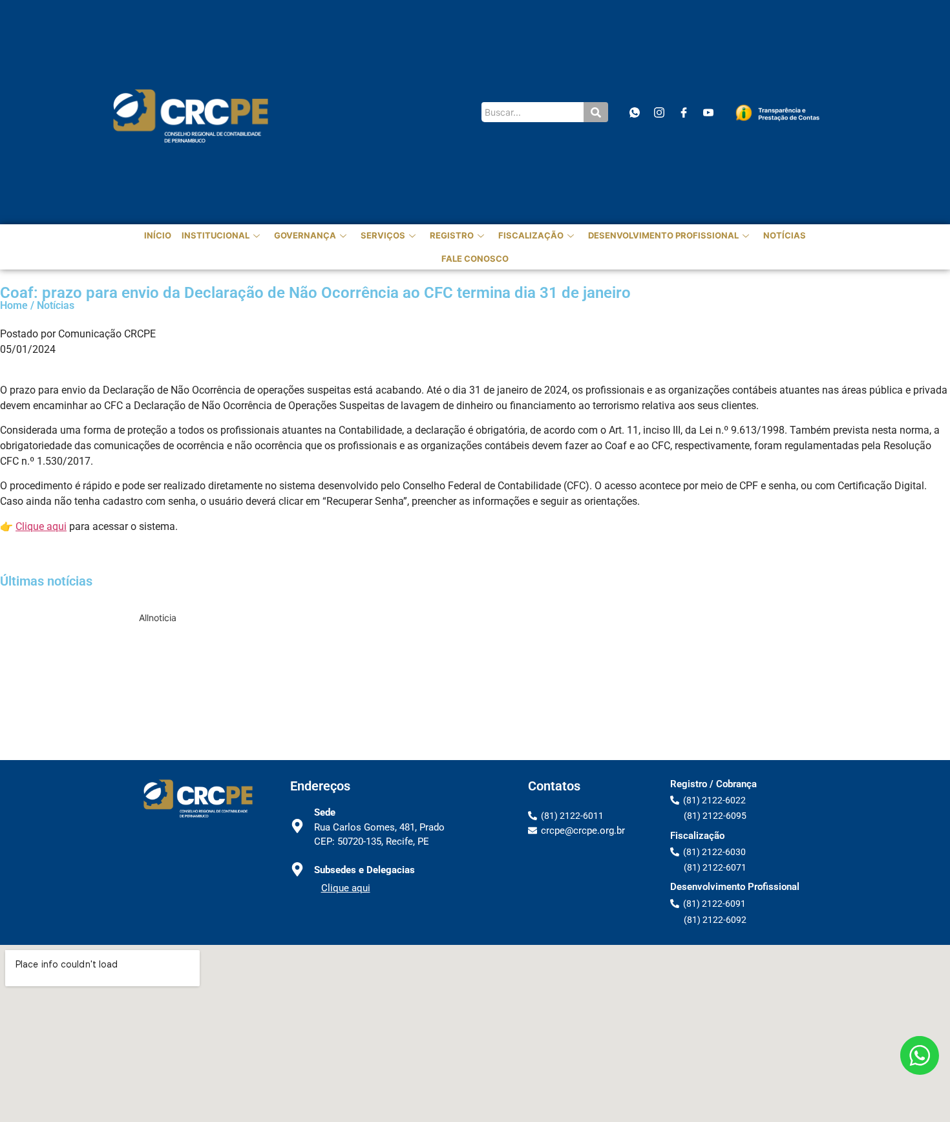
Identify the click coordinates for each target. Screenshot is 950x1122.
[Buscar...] (596, 112)
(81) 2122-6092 (715, 920)
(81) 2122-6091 (714, 903)
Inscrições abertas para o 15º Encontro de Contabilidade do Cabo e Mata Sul (458, 632)
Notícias (784, 235)
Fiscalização (531, 235)
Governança (305, 235)
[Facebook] (683, 112)
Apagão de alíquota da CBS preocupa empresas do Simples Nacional (458, 708)
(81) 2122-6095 (715, 815)
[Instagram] (659, 112)
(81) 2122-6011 (572, 815)
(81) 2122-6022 (714, 800)
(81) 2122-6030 (714, 852)
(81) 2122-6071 (715, 867)
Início (157, 235)
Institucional (215, 235)
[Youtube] (708, 112)
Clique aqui (41, 526)
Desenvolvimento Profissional (663, 235)
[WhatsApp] (634, 112)
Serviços (383, 235)
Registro (452, 235)
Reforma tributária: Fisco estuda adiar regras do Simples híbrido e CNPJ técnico (458, 733)
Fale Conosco (475, 258)
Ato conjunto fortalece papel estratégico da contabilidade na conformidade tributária (458, 657)
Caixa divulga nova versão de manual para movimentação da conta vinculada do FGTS (457, 682)
